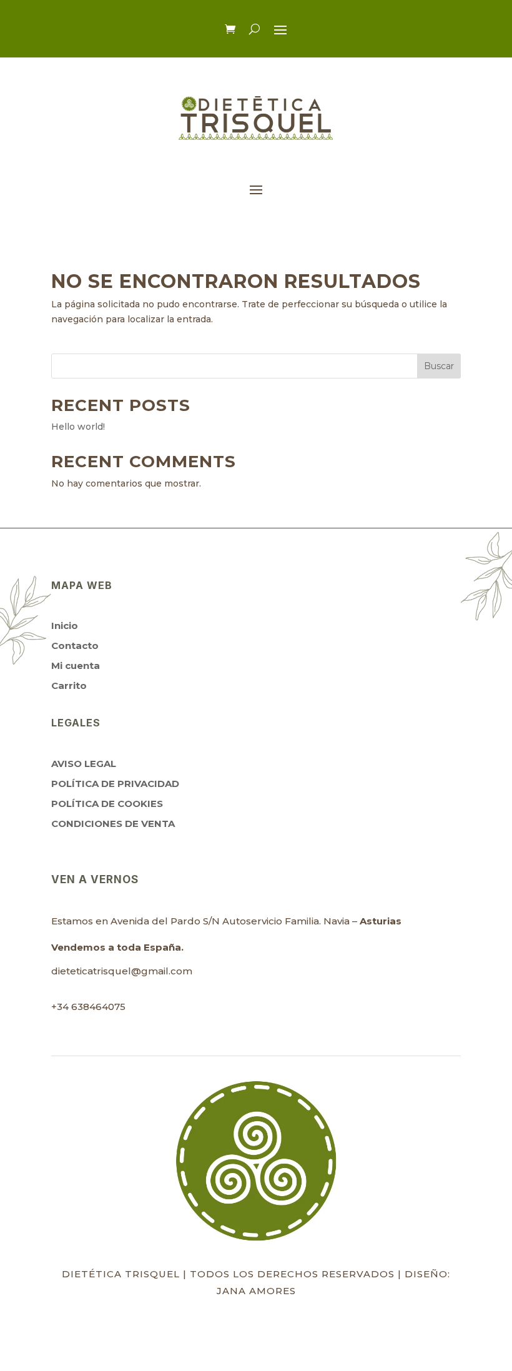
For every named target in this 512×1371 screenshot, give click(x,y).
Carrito (69, 685)
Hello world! (78, 426)
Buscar (439, 366)
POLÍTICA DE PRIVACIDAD (115, 783)
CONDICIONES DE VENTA (113, 823)
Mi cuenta (75, 665)
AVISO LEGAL (83, 764)
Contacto (75, 645)
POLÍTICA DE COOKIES (107, 803)
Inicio (64, 625)
